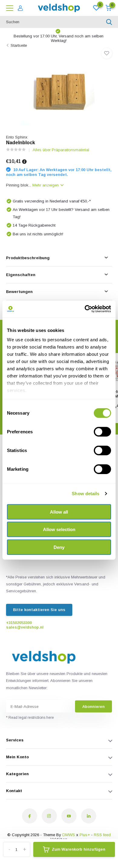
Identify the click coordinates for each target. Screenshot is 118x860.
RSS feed (102, 835)
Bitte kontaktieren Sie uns (39, 609)
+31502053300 (19, 622)
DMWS (68, 835)
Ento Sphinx (17, 137)
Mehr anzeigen (46, 185)
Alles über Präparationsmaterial (61, 150)
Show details (85, 493)
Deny (59, 546)
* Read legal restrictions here (30, 717)
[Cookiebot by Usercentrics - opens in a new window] (85, 309)
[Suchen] (109, 22)
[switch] (102, 431)
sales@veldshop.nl (25, 627)
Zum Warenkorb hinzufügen (78, 849)
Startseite (19, 45)
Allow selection (59, 529)
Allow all (59, 511)
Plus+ (85, 835)
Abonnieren (93, 706)
